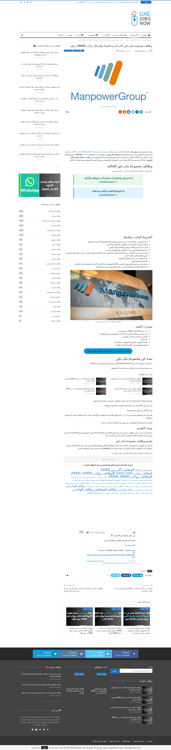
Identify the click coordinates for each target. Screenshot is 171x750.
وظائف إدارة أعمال (54, 211)
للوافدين (102, 480)
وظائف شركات (68, 50)
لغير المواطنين (125, 480)
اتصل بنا (149, 741)
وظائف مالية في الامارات (146, 493)
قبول (44, 747)
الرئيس (125, 171)
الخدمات (124, 415)
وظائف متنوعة (55, 254)
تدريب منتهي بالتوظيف (92, 477)
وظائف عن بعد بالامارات (106, 486)
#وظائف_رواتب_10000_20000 (93, 473)
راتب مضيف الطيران (76, 477)
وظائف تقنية (56, 244)
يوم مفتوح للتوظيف (94, 493)
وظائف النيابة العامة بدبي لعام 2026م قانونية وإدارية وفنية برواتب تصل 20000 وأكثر (113, 2)
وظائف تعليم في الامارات (120, 483)
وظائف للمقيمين (125, 489)
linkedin (143, 571)
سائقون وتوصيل (55, 297)
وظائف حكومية (85, 483)
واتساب (69, 35)
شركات (133, 35)
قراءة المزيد (35, 747)
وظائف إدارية (77, 50)
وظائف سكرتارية (55, 283)
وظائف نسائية (122, 493)
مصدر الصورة (100, 321)
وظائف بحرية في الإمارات (80, 480)
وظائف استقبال (94, 480)
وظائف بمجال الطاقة (147, 483)
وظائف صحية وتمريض (53, 264)
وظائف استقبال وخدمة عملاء (51, 221)
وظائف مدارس (55, 311)
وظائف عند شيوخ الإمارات (92, 486)
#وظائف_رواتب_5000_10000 (134, 473)
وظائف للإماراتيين (75, 486)
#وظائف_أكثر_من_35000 (117, 469)
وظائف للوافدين (82, 489)
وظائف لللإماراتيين (147, 490)
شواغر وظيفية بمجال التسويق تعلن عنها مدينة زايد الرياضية (41, 684)
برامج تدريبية (56, 316)
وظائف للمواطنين (105, 489)
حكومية (144, 35)
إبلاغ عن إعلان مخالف (99, 741)
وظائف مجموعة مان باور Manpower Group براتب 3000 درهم (90, 152)
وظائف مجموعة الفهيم (133, 493)
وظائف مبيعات (55, 235)
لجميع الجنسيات (134, 480)
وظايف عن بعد (105, 493)
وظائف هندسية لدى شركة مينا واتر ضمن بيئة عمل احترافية (41, 693)
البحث (150, 667)
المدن (105, 35)
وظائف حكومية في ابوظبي (72, 483)
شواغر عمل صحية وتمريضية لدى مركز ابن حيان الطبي (39, 145)
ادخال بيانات (56, 306)
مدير (92, 157)
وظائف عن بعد (118, 35)
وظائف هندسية (55, 225)
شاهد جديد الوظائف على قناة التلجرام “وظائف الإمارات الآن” (108, 351)
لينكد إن (60, 35)
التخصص (91, 35)
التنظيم (83, 253)
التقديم (140, 433)
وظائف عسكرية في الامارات (131, 486)
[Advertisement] (108, 133)
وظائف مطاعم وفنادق (53, 292)
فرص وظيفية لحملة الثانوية (145, 480)
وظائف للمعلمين (138, 490)
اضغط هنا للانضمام (107, 181)
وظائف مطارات (55, 321)
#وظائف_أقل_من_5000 (143, 470)
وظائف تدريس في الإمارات (134, 483)
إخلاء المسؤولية (114, 741)
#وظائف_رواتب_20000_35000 (130, 476)
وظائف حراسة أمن (54, 302)
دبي (83, 50)
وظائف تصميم (56, 287)
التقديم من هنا (108, 459)
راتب (146, 331)
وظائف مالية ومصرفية (53, 230)
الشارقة (101, 477)
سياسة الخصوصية (139, 741)
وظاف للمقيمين (114, 493)
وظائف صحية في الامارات (145, 486)
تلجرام (78, 35)
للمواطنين (110, 480)
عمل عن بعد (56, 268)
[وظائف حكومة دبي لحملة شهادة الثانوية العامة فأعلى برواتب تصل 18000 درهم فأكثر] (147, 391)
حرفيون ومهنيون (55, 273)
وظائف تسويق (55, 240)
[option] (39, 106)
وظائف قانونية (56, 278)
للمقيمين (118, 480)
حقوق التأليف (126, 741)
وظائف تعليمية (109, 483)
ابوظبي (105, 477)
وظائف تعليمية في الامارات (97, 483)
